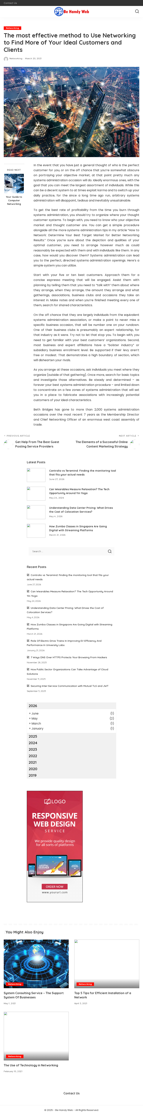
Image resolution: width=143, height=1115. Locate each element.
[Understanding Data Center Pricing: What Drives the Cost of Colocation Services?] (36, 512)
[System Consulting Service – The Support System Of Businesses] (36, 964)
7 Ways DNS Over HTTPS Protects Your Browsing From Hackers (69, 657)
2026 (33, 705)
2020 (33, 768)
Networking (12, 28)
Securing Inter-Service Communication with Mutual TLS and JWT (70, 685)
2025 (33, 736)
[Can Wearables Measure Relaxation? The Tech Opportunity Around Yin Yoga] (36, 494)
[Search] (137, 11)
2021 (32, 762)
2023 (33, 749)
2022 (33, 755)
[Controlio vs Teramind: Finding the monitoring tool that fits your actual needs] (36, 475)
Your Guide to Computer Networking (14, 200)
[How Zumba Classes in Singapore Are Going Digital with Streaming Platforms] (36, 531)
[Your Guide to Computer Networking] (14, 183)
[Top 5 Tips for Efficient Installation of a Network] (106, 964)
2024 (33, 742)
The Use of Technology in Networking (31, 1065)
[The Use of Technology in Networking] (36, 1036)
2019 (32, 775)
